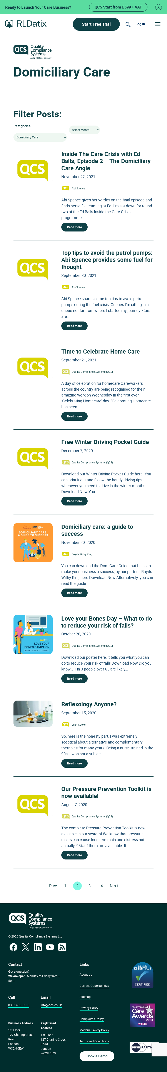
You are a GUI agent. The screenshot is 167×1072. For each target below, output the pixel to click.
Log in (140, 24)
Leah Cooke (78, 724)
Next (114, 885)
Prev (53, 885)
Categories (21, 126)
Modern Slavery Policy (94, 1030)
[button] (158, 24)
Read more (74, 227)
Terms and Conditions (94, 1041)
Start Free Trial (96, 24)
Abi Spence (78, 188)
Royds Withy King (82, 554)
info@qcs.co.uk (51, 1005)
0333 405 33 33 (18, 1005)
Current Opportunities (94, 986)
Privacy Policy (89, 1008)
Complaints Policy (92, 1019)
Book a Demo (97, 1056)
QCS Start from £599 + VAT (118, 7)
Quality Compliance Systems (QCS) (92, 371)
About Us (86, 974)
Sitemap (85, 997)
